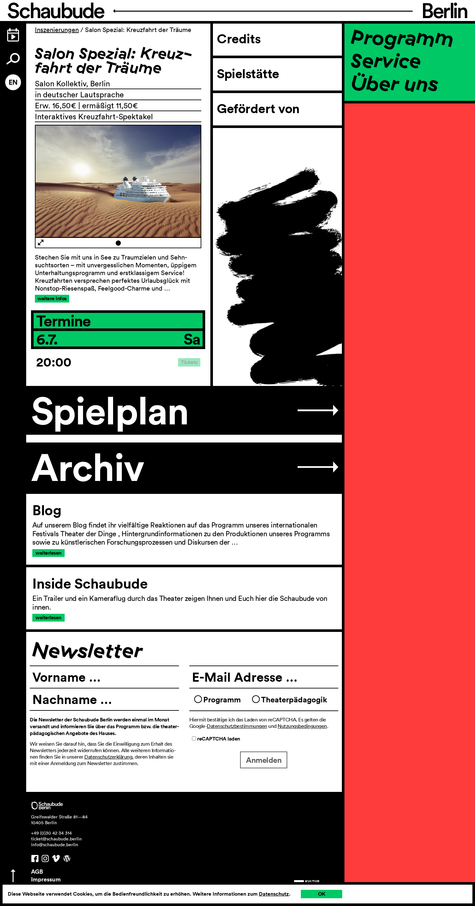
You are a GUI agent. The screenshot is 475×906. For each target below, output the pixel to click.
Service (386, 60)
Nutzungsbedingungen (302, 726)
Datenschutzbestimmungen (237, 726)
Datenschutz (274, 893)
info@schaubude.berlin (54, 844)
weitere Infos (52, 298)
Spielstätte (248, 73)
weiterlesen (48, 552)
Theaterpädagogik (294, 699)
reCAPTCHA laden (218, 738)
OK (321, 893)
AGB (37, 871)
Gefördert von (258, 108)
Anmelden (263, 760)
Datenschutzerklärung (108, 756)
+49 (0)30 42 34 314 (51, 833)
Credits (239, 39)
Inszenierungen (57, 30)
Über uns (394, 83)
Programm (402, 37)
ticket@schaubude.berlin (56, 839)
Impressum (46, 879)
